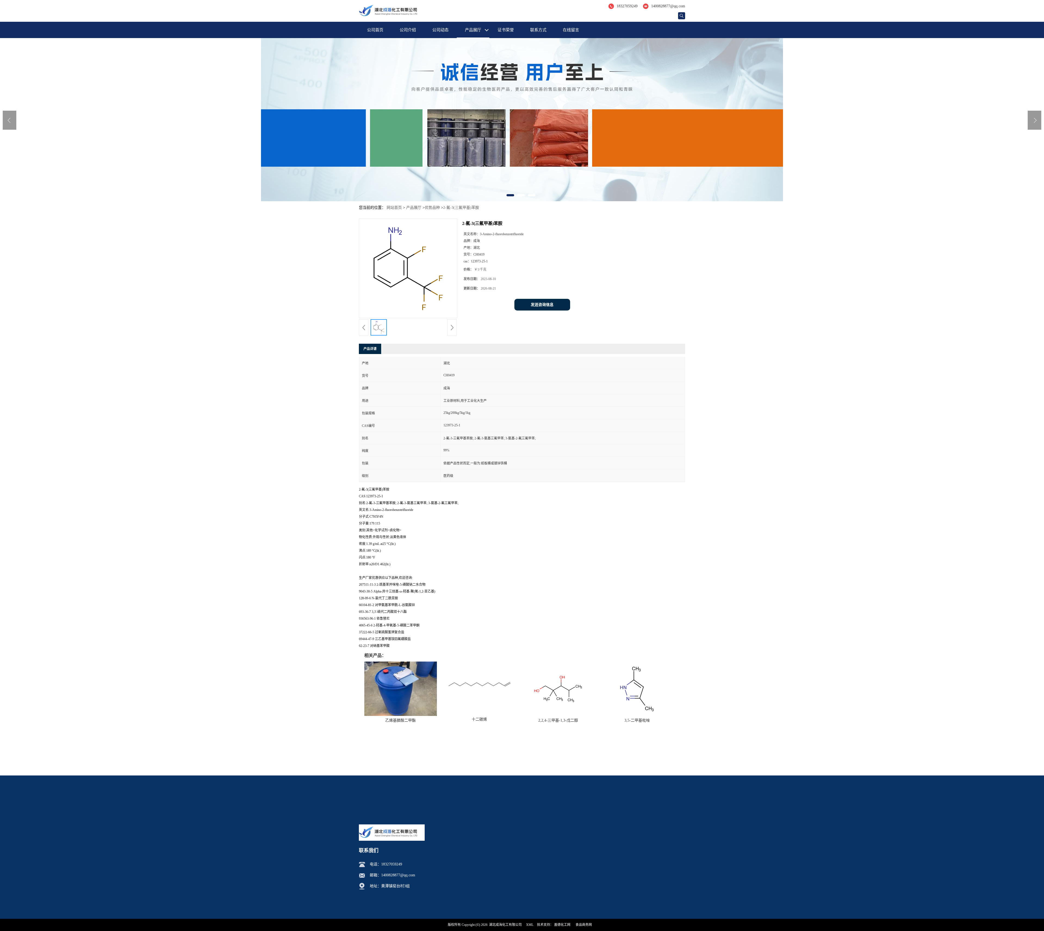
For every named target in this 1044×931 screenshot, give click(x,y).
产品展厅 (473, 30)
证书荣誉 (506, 30)
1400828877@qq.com (668, 6)
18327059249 (627, 6)
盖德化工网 (562, 925)
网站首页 (394, 208)
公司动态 (440, 30)
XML (529, 925)
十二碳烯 (479, 719)
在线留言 (571, 30)
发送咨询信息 (542, 305)
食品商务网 (584, 925)
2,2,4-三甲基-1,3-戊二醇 (558, 720)
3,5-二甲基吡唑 (637, 720)
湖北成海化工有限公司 (505, 925)
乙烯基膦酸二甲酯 (400, 720)
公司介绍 (408, 30)
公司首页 (375, 30)
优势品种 (432, 208)
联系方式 (538, 30)
